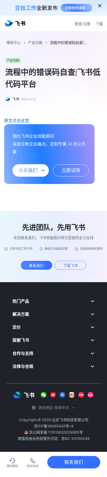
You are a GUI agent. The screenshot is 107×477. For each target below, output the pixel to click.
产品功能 (35, 42)
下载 (99, 24)
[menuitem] (53, 301)
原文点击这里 (16, 120)
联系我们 (73, 462)
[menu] (53, 334)
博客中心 (13, 42)
